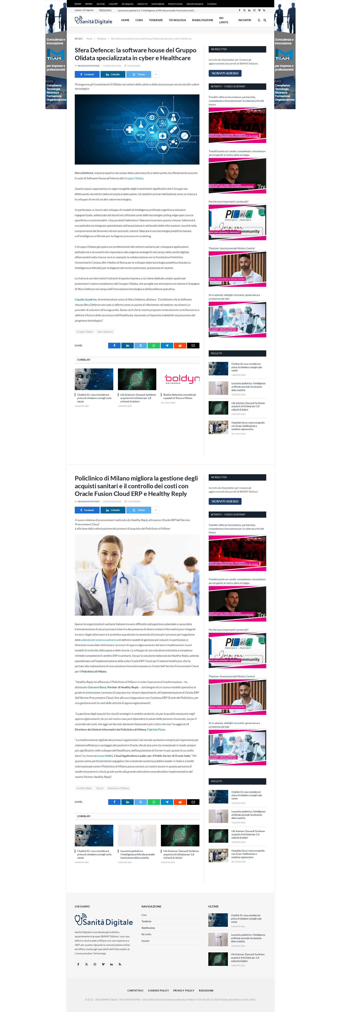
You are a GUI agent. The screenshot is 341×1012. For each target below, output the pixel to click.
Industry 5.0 (142, 4)
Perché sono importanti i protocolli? (229, 201)
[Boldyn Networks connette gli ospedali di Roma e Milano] (180, 379)
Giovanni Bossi (97, 687)
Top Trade (101, 4)
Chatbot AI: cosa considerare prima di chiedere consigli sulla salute (94, 398)
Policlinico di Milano (118, 788)
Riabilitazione (202, 20)
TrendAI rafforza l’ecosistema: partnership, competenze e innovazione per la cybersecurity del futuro (236, 100)
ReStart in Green (175, 4)
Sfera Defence (105, 331)
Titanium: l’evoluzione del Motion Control (232, 248)
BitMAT (78, 4)
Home (125, 20)
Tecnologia (177, 20)
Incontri (244, 20)
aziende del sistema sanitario (98, 639)
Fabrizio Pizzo (156, 729)
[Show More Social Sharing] (155, 74)
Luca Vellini (106, 755)
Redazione (206, 990)
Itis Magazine (127, 4)
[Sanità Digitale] (93, 20)
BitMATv (89, 4)
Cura (139, 20)
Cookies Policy (158, 990)
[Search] (264, 20)
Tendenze (156, 20)
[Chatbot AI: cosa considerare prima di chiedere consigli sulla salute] (94, 379)
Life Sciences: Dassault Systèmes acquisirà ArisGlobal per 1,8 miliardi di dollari (138, 398)
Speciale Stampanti (195, 4)
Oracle (99, 788)
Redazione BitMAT (89, 65)
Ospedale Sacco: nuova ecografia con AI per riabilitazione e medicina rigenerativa (248, 426)
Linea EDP (113, 4)
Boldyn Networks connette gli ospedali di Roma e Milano (179, 396)
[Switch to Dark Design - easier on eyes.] (259, 20)
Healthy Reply (84, 788)
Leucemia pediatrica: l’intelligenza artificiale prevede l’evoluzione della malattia (158, 10)
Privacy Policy (183, 990)
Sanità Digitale (157, 4)
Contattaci (211, 4)
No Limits (223, 20)
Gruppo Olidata (133, 178)
